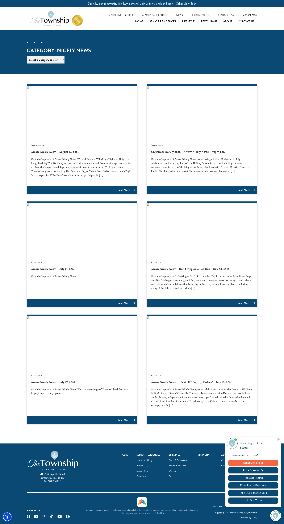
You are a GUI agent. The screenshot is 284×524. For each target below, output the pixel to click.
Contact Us (246, 21)
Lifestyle (188, 21)
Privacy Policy (218, 506)
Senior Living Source (121, 15)
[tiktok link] (51, 516)
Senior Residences (162, 21)
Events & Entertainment (179, 460)
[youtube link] (59, 516)
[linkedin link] (36, 516)
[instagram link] (43, 516)
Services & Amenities (177, 465)
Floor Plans (141, 476)
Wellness (172, 470)
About (227, 21)
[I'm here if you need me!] (275, 515)
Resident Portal (200, 15)
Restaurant (209, 21)
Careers (224, 465)
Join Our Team (226, 15)
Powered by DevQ (249, 517)
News (179, 15)
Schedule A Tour (186, 3)
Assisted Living (142, 465)
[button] (7, 516)
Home (139, 21)
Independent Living (144, 460)
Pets (170, 476)
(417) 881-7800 (249, 15)
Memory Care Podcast (155, 15)
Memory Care (142, 470)
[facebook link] (28, 516)
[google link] (68, 516)
